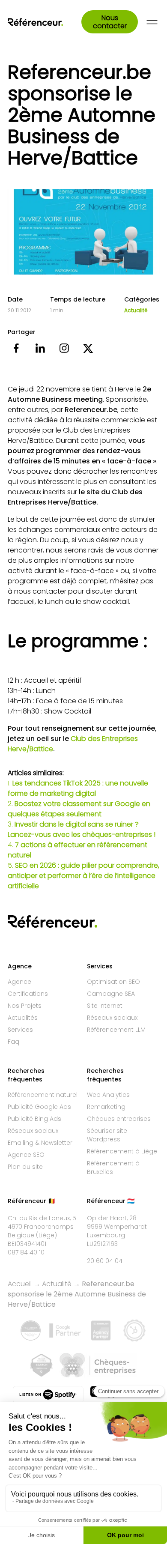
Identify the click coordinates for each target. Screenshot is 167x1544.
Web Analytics (108, 1094)
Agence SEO (26, 1154)
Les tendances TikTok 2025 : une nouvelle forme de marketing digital (78, 788)
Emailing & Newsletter (40, 1142)
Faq (13, 1041)
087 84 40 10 (26, 1252)
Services (20, 1029)
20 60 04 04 (104, 1261)
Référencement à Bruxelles (113, 1167)
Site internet (104, 1005)
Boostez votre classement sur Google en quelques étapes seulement (79, 809)
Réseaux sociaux (112, 1017)
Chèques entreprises (119, 1118)
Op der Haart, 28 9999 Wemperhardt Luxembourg (117, 1226)
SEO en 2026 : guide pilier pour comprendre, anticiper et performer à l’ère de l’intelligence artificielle (83, 875)
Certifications (28, 993)
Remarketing (106, 1106)
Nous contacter (110, 22)
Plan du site (25, 1166)
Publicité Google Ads (39, 1106)
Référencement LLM (116, 1029)
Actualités (23, 1017)
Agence (19, 981)
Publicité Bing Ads (34, 1118)
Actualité (135, 310)
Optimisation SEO (113, 981)
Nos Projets (25, 1005)
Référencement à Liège (122, 1151)
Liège (46, 1235)
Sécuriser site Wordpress (107, 1135)
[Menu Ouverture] (152, 22)
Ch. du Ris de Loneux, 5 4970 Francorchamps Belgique (42, 1226)
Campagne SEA (111, 993)
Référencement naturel (43, 1094)
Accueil (20, 1284)
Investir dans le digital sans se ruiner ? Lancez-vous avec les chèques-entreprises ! (81, 829)
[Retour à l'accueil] (44, 22)
